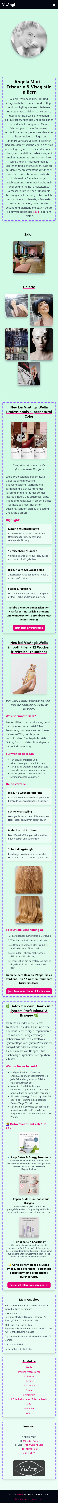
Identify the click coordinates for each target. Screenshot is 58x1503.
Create (29, 1390)
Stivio (20, 1494)
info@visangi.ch (33, 1444)
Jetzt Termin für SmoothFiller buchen (29, 991)
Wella (29, 1367)
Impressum (37, 1499)
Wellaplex (29, 1408)
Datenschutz (22, 1499)
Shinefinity (29, 1394)
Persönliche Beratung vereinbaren (29, 1285)
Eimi (29, 1403)
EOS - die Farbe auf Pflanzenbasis (29, 1399)
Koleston (29, 1376)
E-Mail (36, 211)
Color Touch (29, 1385)
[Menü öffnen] (54, 4)
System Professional (29, 1371)
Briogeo (29, 1413)
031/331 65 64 (31, 1440)
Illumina (29, 1381)
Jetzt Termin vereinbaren (29, 627)
